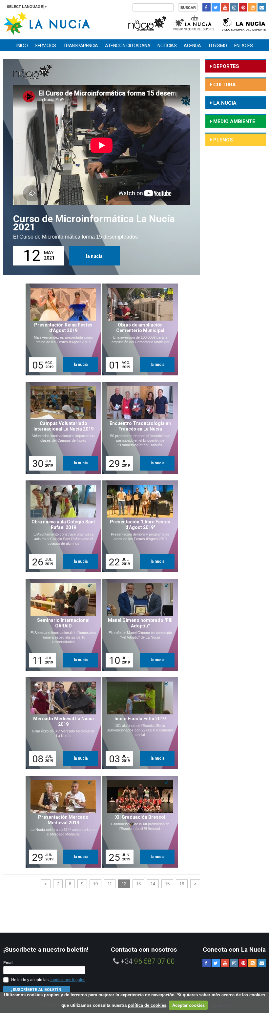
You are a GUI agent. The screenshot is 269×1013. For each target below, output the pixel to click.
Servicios (45, 45)
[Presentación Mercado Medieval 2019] (61, 821)
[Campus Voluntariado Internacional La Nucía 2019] (61, 428)
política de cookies (147, 1005)
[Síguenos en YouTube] (225, 7)
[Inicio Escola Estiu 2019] (138, 723)
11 (110, 883)
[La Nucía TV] (147, 22)
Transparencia (80, 45)
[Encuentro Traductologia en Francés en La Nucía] (138, 428)
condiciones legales (67, 980)
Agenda (192, 45)
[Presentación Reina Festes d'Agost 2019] (61, 329)
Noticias (166, 45)
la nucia (94, 256)
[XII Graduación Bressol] (138, 821)
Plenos (222, 140)
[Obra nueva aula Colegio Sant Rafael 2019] (61, 526)
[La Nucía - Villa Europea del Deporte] (244, 22)
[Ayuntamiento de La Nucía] (46, 23)
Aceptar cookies (188, 1005)
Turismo (217, 45)
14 (153, 883)
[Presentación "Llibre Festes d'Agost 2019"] (138, 526)
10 (95, 883)
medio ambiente (233, 121)
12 (124, 883)
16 (181, 883)
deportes (225, 66)
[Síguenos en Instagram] (234, 7)
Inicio (22, 45)
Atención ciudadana (127, 45)
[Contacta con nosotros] (262, 7)
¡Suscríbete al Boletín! (36, 989)
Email (8, 962)
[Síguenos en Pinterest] (243, 7)
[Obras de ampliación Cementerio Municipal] (138, 329)
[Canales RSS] (252, 7)
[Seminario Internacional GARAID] (61, 624)
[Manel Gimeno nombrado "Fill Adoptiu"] (138, 624)
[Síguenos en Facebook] (206, 7)
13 (138, 883)
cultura (224, 85)
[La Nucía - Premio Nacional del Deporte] (194, 22)
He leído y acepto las (48, 980)
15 (167, 883)
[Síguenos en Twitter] (216, 7)
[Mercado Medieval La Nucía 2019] (61, 723)
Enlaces (243, 45)
